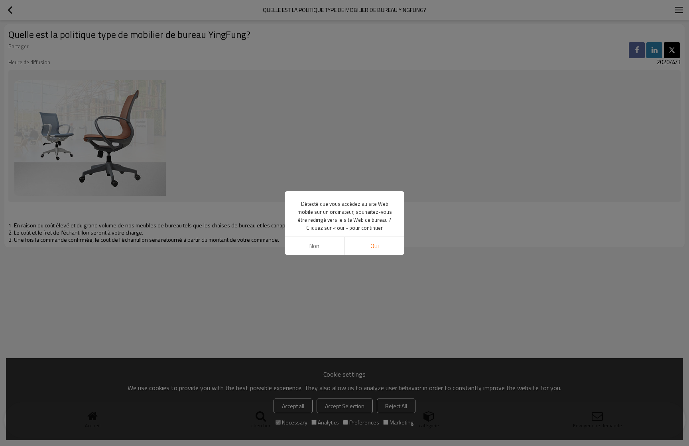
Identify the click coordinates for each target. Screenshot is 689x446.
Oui (374, 246)
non (314, 246)
